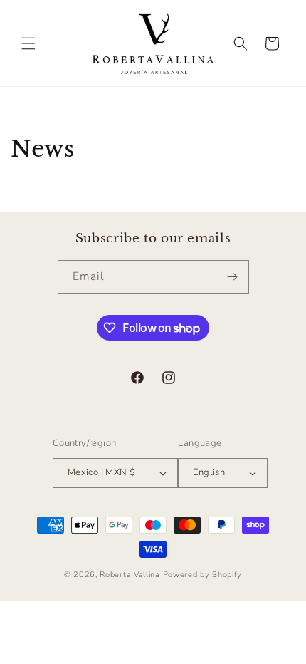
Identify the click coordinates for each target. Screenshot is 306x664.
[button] (28, 43)
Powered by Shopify (203, 574)
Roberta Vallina (130, 574)
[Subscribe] (232, 277)
